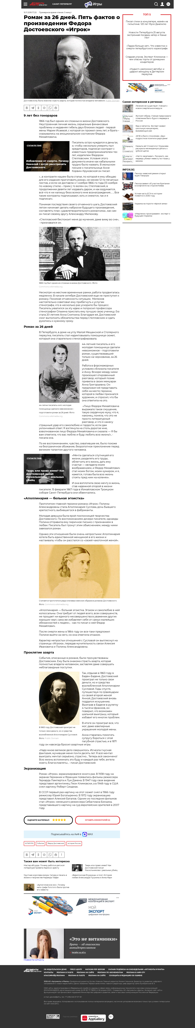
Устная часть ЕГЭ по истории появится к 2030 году (148, 195)
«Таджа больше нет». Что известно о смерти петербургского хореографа (146, 47)
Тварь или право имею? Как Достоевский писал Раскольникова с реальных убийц (101, 867)
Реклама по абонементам (110, 972)
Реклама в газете (65, 972)
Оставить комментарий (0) (97, 820)
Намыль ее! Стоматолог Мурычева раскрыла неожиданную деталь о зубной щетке (152, 148)
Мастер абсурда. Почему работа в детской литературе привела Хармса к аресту (44, 866)
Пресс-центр (76, 969)
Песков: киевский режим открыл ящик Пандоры (150, 174)
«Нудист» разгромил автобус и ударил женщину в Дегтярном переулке (146, 72)
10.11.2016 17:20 (30, 12)
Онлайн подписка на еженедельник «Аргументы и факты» (136, 969)
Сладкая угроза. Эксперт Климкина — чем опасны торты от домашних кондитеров (147, 59)
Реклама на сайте (85, 972)
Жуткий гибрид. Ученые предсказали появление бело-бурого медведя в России (153, 118)
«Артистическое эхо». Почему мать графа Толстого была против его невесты (53, 887)
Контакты (48, 972)
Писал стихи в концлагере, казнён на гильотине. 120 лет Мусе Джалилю (147, 22)
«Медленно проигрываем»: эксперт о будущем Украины (152, 215)
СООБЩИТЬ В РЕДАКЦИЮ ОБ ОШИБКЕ (125, 976)
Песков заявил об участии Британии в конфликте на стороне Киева (152, 185)
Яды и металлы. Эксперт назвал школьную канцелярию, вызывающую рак (151, 128)
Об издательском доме (55, 969)
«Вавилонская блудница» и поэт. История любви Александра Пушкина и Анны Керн (92, 876)
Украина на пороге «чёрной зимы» (151, 204)
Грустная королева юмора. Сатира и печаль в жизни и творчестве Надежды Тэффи (45, 876)
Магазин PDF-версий (95, 969)
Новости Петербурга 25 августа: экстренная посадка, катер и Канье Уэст (147, 35)
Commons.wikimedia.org (50, 287)
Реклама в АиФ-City (135, 972)
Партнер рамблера (70, 1016)
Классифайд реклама (54, 976)
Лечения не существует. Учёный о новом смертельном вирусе (151, 107)
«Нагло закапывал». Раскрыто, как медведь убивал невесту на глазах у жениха (153, 158)
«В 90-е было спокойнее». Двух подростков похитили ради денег (152, 137)
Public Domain (112, 100)
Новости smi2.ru (34, 959)
